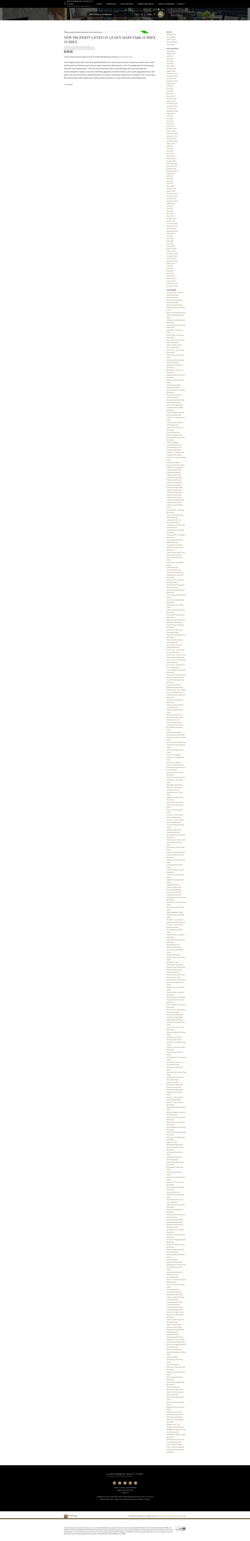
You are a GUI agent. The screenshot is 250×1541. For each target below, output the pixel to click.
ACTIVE (155, 9)
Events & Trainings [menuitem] (166, 4)
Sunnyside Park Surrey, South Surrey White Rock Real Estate (176, 1267)
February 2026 (171, 68)
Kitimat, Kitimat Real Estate (176, 852)
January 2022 (171, 191)
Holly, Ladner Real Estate (175, 802)
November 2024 (172, 106)
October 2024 (171, 108)
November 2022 (172, 166)
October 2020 (171, 228)
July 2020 (170, 236)
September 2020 (172, 231)
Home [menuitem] (99, 4)
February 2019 (171, 278)
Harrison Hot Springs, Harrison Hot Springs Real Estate (175, 757)
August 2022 (171, 173)
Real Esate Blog (172, 42)
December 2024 (172, 103)
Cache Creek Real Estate (175, 405)
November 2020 (172, 226)
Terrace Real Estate (173, 1289)
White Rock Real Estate (174, 1412)
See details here (126, 57)
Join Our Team (127, 4)
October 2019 (171, 258)
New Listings (171, 37)
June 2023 (170, 148)
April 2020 (170, 243)
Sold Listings (171, 44)
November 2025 (172, 76)
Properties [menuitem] (111, 4)
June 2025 (170, 88)
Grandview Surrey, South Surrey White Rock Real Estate (175, 727)
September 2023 (172, 141)
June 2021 (170, 208)
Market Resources (145, 4)
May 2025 (170, 91)
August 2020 (171, 233)
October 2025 (171, 78)
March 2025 (171, 96)
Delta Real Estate (172, 567)
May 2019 (170, 271)
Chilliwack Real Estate (174, 497)
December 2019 (172, 253)
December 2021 (172, 193)
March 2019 (171, 276)
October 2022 (171, 168)
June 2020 (170, 238)
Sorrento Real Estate (173, 1192)
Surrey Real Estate (173, 1277)
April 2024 (170, 123)
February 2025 (171, 98)
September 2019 (172, 261)
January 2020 (171, 251)
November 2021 (172, 196)
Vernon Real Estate (173, 1364)
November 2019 (172, 256)
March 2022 (171, 186)
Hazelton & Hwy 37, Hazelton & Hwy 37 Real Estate (175, 792)
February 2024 (171, 128)
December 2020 (172, 223)
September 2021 (172, 201)
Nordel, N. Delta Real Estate (176, 997)
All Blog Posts (171, 34)
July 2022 (170, 176)
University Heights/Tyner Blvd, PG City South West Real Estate (175, 1314)
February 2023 (171, 158)
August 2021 (171, 203)
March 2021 (171, 216)
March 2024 (171, 126)
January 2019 (171, 281)
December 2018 (172, 283)
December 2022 (172, 163)
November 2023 (172, 136)
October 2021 (171, 198)
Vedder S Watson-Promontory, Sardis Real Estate (175, 1359)
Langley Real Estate (173, 885)
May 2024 (170, 121)
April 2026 (170, 63)
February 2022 (171, 188)
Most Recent (171, 51)
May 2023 (170, 151)
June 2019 (170, 268)
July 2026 (170, 56)
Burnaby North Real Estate (175, 400)
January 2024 (171, 131)
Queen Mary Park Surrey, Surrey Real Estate (82, 49)
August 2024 (171, 113)
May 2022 (170, 181)
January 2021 (171, 221)
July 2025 (170, 86)
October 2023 (171, 138)
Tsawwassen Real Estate (175, 1309)
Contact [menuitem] (181, 4)
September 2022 (172, 171)
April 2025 (170, 93)
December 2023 (172, 133)
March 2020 (171, 246)
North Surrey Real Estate (175, 1015)
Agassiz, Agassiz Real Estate (176, 312)
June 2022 (170, 178)
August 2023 (171, 143)
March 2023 (171, 156)
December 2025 (172, 73)
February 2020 (171, 248)
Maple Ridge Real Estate (175, 912)
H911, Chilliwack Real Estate (176, 742)
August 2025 (171, 83)
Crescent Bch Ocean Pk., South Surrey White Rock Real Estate (175, 547)
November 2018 (172, 286)
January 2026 (171, 71)
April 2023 (170, 153)
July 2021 (170, 206)
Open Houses (171, 39)
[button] (114, 1483)
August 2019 (171, 263)
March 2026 (171, 66)
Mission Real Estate (173, 955)
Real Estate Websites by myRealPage (176, 1516)
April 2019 (170, 273)
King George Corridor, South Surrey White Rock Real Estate (176, 842)
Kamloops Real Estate (174, 830)
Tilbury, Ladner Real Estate (175, 1297)
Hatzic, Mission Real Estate (176, 777)
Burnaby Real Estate (173, 402)
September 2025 (172, 81)
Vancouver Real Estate (174, 1349)
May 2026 (170, 61)
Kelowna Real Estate (173, 832)
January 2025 (171, 101)
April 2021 (170, 213)
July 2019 (170, 266)
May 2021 (170, 211)
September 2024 (172, 111)
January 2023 (171, 161)
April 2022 (170, 183)
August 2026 (171, 53)
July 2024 (170, 116)
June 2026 (170, 58)
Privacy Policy (161, 1516)
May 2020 (170, 241)
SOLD (162, 9)
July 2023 (170, 146)
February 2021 (171, 218)
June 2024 (170, 118)
